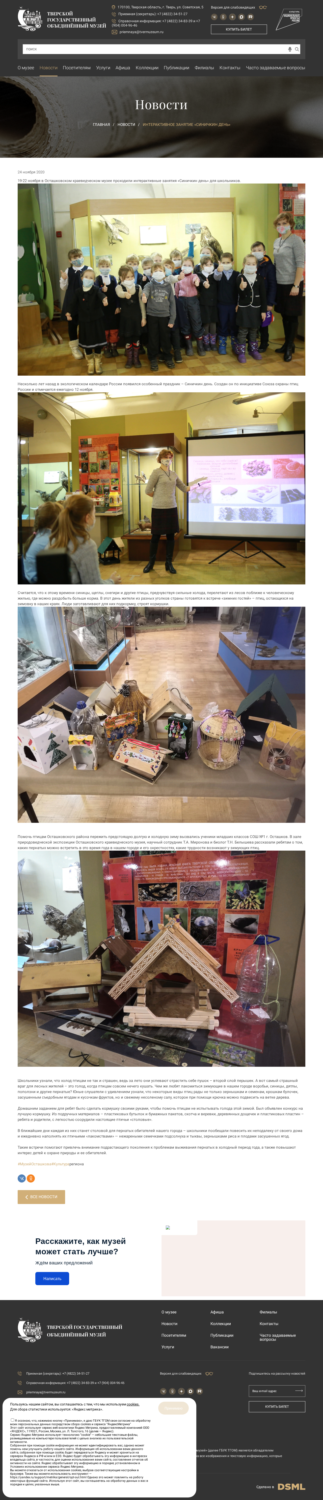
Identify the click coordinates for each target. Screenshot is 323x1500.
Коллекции (147, 67)
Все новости (43, 1196)
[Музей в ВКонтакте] (214, 17)
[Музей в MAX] (241, 17)
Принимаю (173, 1408)
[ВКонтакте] (22, 1178)
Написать (52, 1279)
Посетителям (77, 67)
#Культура (60, 1164)
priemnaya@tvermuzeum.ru (142, 32)
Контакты (230, 67)
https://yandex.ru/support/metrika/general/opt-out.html (48, 1477)
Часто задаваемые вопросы (275, 67)
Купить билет (239, 29)
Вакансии (219, 1347)
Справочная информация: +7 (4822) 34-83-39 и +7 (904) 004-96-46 (75, 1383)
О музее (26, 67)
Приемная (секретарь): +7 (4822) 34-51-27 (152, 14)
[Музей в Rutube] (250, 17)
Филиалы (204, 67)
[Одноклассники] (31, 1178)
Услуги (103, 67)
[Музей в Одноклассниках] (223, 17)
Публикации (176, 67)
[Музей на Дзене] (232, 17)
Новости (49, 67)
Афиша (123, 67)
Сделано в (265, 1487)
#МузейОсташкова (34, 1164)
